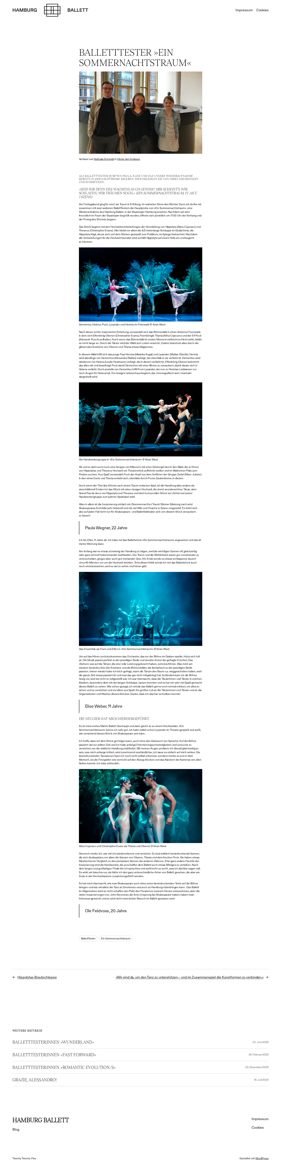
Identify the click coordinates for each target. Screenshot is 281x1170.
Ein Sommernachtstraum (116, 938)
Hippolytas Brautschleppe (37, 977)
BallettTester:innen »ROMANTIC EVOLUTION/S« (64, 1067)
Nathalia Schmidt (104, 159)
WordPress (262, 1158)
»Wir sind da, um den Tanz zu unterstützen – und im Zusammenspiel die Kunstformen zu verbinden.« (190, 977)
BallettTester (88, 938)
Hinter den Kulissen (128, 159)
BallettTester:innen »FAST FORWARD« (54, 1054)
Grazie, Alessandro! (34, 1079)
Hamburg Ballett (40, 1120)
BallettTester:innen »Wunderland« (53, 1042)
